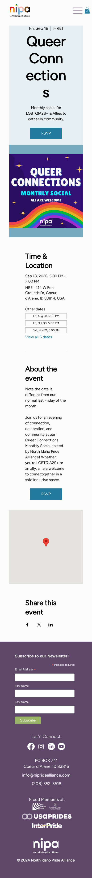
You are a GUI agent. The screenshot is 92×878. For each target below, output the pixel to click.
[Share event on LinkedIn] (50, 624)
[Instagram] (41, 746)
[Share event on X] (39, 624)
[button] (87, 10)
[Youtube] (61, 746)
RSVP (46, 133)
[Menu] (78, 10)
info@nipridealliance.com (46, 775)
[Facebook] (31, 746)
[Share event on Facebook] (27, 624)
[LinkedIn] (51, 746)
